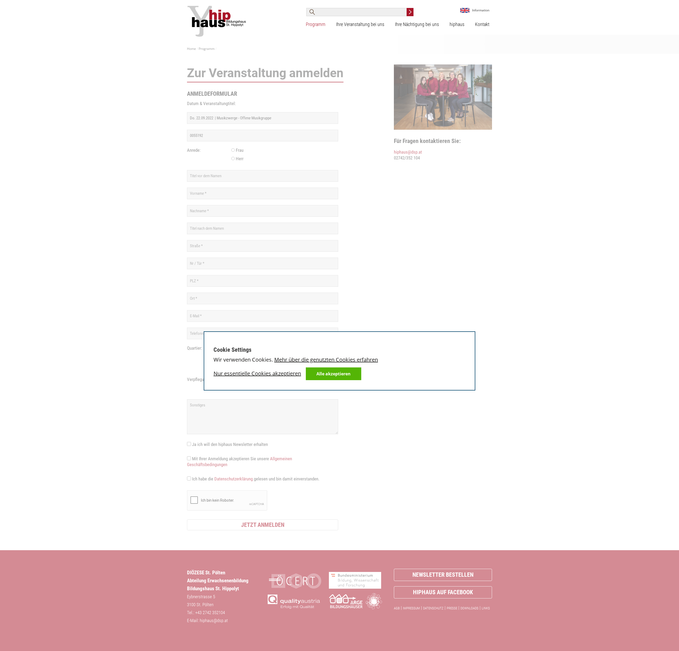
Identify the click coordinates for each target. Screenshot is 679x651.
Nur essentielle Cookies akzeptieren (257, 373)
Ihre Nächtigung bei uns (417, 24)
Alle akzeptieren (333, 374)
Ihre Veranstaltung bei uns (360, 24)
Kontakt (482, 24)
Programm (315, 24)
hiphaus (457, 24)
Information (480, 10)
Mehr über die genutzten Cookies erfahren (326, 359)
